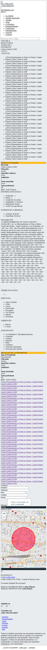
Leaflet (25, 567)
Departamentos (7, 619)
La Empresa (9, 24)
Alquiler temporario (12, 18)
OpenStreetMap (34, 567)
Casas (4, 621)
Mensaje (4, 505)
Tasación (8, 33)
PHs (3, 629)
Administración (11, 30)
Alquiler (8, 20)
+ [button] (4, 513)
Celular (3, 495)
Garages (5, 627)
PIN (2, 492)
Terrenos (5, 617)
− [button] (4, 517)
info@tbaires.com (7, 10)
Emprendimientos (11, 26)
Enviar (3, 507)
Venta (7, 22)
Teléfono (4, 490)
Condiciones (9, 28)
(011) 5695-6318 (9, 577)
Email (3, 497)
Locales (5, 625)
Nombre (4, 488)
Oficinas (5, 623)
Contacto (8, 35)
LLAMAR (9, 16)
